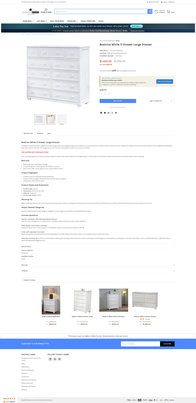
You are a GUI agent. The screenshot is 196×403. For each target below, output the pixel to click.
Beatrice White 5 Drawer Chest (82, 316)
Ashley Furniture (88, 21)
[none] (58, 75)
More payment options (117, 107)
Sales (101, 21)
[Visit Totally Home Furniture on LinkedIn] (50, 359)
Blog (22, 363)
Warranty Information (28, 380)
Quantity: (103, 90)
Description (28, 133)
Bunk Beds (27, 21)
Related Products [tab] (29, 280)
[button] (156, 101)
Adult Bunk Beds (57, 21)
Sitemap (24, 390)
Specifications (26, 246)
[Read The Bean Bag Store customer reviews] (9, 400)
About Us (24, 373)
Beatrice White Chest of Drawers (114, 316)
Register (172, 2)
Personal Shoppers (27, 370)
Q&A (49, 133)
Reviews (40, 133)
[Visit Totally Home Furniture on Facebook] (59, 359)
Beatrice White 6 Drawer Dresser (145, 316)
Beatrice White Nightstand (51, 316)
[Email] (104, 112)
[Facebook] (101, 112)
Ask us (118, 40)
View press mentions (137, 30)
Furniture (71, 21)
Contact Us (25, 377)
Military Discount (27, 383)
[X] (112, 112)
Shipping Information (28, 386)
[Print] (108, 112)
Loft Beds (41, 21)
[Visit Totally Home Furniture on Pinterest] (55, 359)
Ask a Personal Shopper (165, 81)
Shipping (24, 271)
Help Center (25, 367)
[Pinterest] (115, 112)
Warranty (24, 265)
